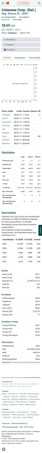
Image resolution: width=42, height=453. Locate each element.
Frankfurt (5, 140)
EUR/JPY (15, 397)
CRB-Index (13, 405)
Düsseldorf (6, 122)
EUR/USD (22, 394)
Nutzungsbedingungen (10, 427)
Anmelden (25, 3)
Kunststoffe (22, 362)
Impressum (6, 423)
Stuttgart (5, 133)
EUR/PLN (23, 397)
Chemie (13, 362)
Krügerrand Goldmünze (19, 399)
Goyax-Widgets (27, 417)
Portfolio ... (12, 50)
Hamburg (6, 126)
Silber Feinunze (8, 402)
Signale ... (11, 45)
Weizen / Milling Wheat (27, 405)
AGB (21, 427)
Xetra (4, 136)
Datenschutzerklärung (19, 423)
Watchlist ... (12, 40)
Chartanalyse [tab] (19, 58)
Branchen (7, 417)
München (6, 143)
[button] (3, 449)
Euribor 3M (5, 399)
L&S (3, 129)
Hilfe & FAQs (28, 427)
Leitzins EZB (32, 397)
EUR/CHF (6, 397)
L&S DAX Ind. (13, 394)
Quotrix (5, 118)
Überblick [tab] (7, 58)
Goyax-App (16, 417)
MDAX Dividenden (18, 415)
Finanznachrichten (8, 412)
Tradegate (6, 115)
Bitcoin (4, 394)
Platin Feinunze (21, 402)
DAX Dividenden (23, 412)
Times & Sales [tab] (34, 58)
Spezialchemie (34, 362)
